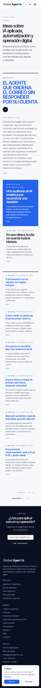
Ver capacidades (20, 543)
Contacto (6, 637)
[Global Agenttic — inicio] (12, 4)
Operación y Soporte (11, 598)
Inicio (5, 17)
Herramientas (8, 626)
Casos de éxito (9, 623)
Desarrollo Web (9, 595)
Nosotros (6, 630)
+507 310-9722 (9, 658)
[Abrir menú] (35, 4)
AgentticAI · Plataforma (12, 584)
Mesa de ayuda (9, 651)
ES (28, 4)
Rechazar (28, 682)
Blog (4, 633)
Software (6, 612)
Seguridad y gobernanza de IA (14, 619)
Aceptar (12, 682)
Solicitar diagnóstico (20, 537)
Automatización (9, 591)
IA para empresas (9, 587)
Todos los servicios (10, 609)
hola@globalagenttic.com (13, 655)
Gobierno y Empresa (11, 616)
